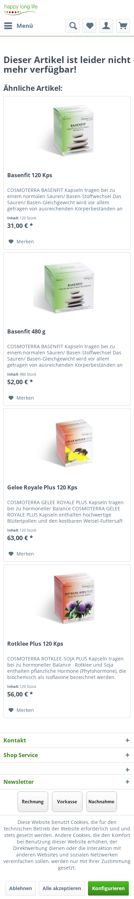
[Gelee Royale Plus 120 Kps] (67, 443)
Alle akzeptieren (62, 888)
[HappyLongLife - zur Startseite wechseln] (20, 9)
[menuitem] (18, 26)
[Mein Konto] (106, 26)
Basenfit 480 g (26, 331)
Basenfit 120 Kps (29, 175)
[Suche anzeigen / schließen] (72, 26)
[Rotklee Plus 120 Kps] (67, 599)
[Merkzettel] (89, 26)
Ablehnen (20, 888)
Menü (24, 25)
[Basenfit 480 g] (67, 287)
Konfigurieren (108, 888)
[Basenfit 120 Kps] (67, 130)
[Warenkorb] (123, 26)
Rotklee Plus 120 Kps (35, 643)
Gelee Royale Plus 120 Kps (42, 487)
